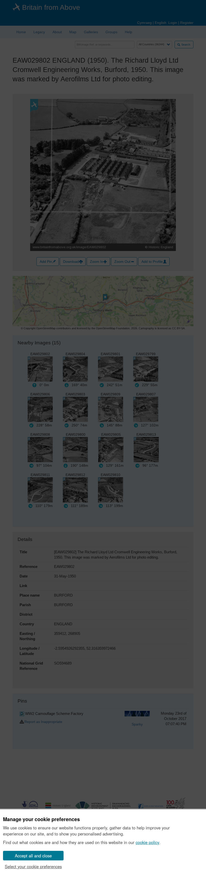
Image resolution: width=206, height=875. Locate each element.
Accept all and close (33, 856)
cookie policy (147, 842)
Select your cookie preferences (33, 866)
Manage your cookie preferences (41, 819)
